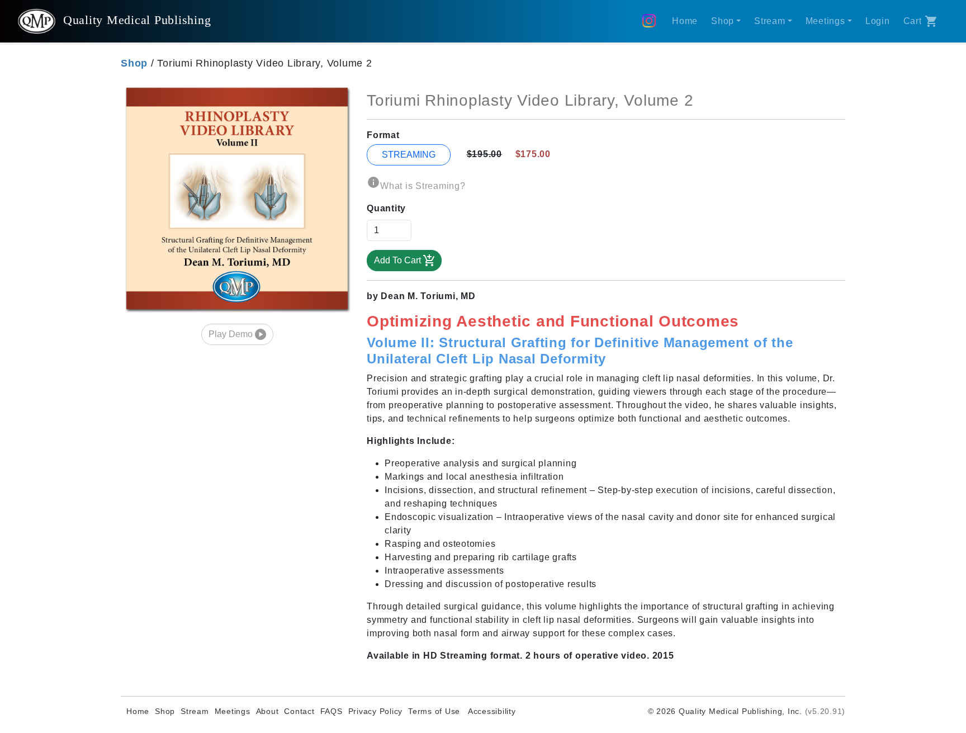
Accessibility (491, 711)
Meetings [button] (825, 21)
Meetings (232, 711)
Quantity (386, 208)
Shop (165, 711)
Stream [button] (769, 21)
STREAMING (408, 154)
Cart (912, 21)
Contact (299, 711)
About (267, 711)
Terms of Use (434, 711)
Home (685, 21)
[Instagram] (651, 21)
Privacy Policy (375, 711)
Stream (195, 711)
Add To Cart (397, 260)
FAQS (331, 711)
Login (877, 21)
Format (383, 135)
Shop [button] (722, 21)
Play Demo (231, 334)
